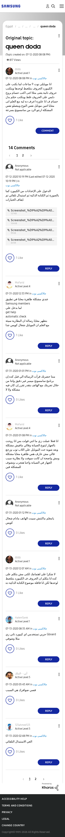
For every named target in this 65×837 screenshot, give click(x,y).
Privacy (7, 812)
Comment (48, 130)
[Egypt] (10, 6)
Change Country (13, 825)
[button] (53, 70)
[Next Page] (30, 155)
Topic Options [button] (52, 36)
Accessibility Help (14, 798)
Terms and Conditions (17, 805)
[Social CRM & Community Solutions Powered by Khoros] (50, 786)
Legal (6, 818)
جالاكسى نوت (39, 78)
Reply (48, 268)
